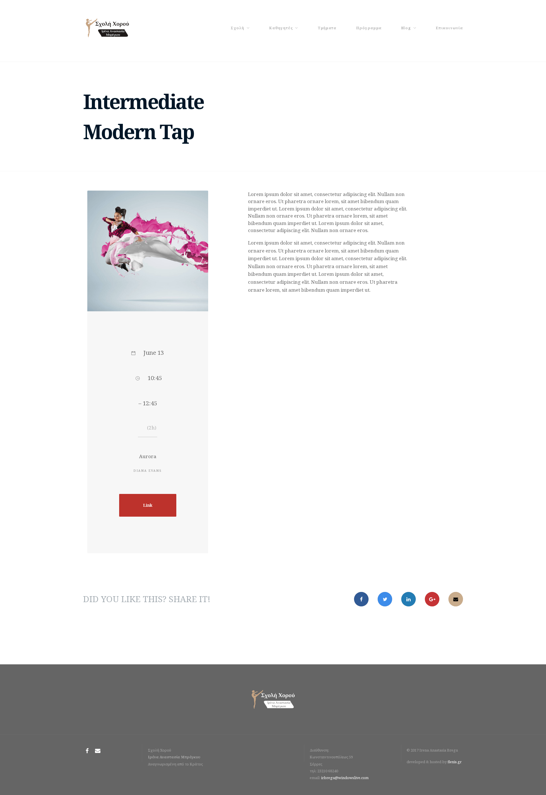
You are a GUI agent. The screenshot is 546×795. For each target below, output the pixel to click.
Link (147, 505)
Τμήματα (327, 27)
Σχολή (237, 27)
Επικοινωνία (449, 27)
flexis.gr (455, 761)
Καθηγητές (281, 27)
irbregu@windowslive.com (345, 777)
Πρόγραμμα (369, 27)
